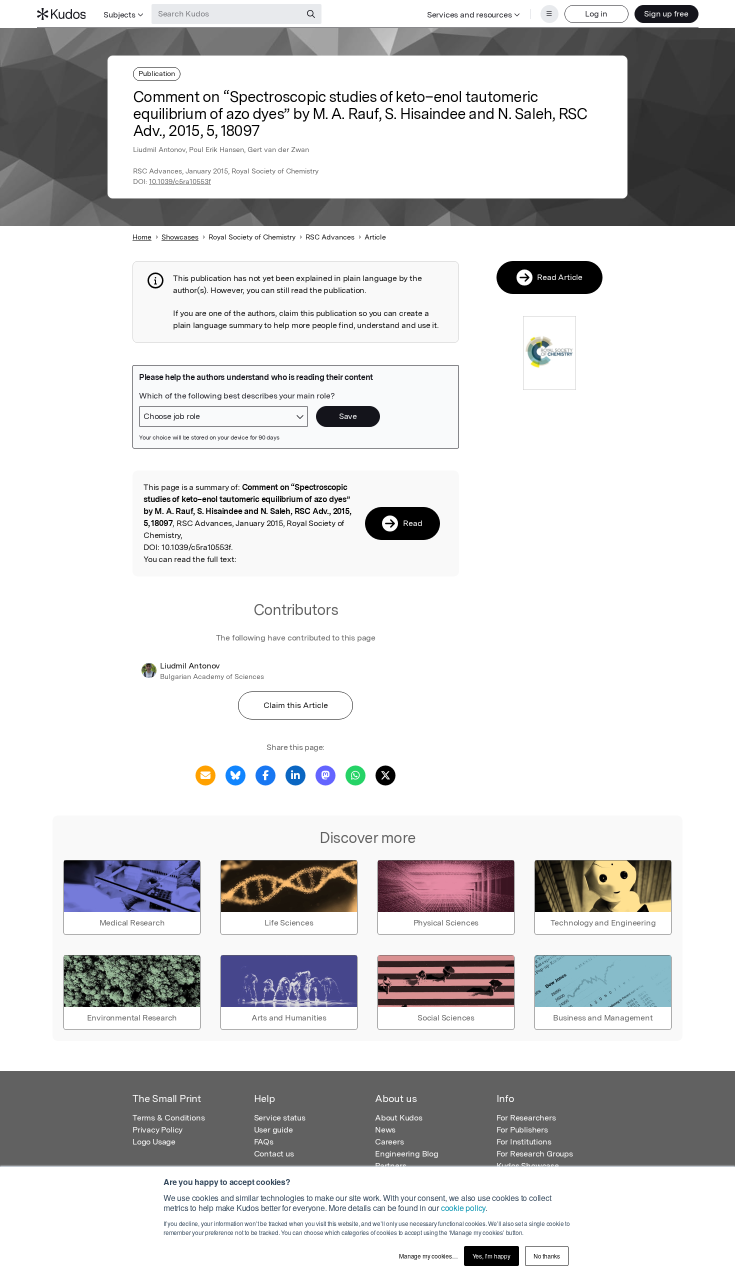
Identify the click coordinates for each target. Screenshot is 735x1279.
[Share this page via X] (385, 775)
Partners (390, 1165)
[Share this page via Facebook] (265, 775)
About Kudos (398, 1117)
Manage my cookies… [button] (428, 1256)
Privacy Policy (157, 1129)
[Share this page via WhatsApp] (355, 775)
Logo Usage (154, 1141)
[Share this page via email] (205, 775)
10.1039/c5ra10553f (180, 182)
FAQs (264, 1141)
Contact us (274, 1153)
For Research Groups (534, 1153)
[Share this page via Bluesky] (235, 775)
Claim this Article (296, 705)
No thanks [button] (547, 1256)
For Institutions (524, 1141)
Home (142, 237)
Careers (389, 1141)
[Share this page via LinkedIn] (295, 775)
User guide (273, 1129)
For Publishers (522, 1129)
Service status (280, 1117)
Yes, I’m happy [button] (491, 1256)
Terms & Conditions (168, 1117)
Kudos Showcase (527, 1165)
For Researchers (526, 1117)
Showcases (180, 237)
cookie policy (463, 1208)
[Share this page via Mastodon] (325, 775)
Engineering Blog (406, 1153)
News (385, 1129)
